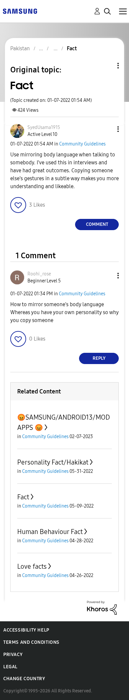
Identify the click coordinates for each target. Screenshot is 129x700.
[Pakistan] (20, 11)
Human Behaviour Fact (50, 532)
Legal (10, 667)
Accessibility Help (26, 630)
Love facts (32, 566)
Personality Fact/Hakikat (52, 462)
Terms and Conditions (31, 642)
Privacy (12, 654)
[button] (107, 129)
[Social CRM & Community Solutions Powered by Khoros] (102, 607)
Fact (23, 497)
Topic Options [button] (107, 66)
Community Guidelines (82, 144)
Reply (99, 358)
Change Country (24, 678)
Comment (97, 224)
